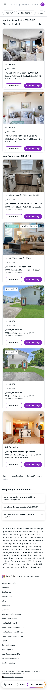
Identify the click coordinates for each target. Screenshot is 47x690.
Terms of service (8, 645)
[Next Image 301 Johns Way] (40, 364)
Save (22, 684)
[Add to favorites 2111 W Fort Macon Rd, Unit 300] (41, 32)
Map (10, 684)
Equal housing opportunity (13, 677)
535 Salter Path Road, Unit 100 (22, 136)
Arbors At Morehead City (19, 266)
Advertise (6, 605)
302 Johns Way (14, 329)
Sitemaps (6, 610)
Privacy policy (7, 649)
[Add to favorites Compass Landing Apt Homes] (41, 415)
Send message (33, 85)
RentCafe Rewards (10, 623)
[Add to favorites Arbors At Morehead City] (41, 226)
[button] (23, 45)
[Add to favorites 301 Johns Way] (41, 352)
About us (5, 587)
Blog (4, 601)
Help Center (7, 596)
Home (5, 476)
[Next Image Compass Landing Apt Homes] (40, 427)
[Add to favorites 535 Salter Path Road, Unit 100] (41, 95)
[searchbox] (27, 4)
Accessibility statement (11, 658)
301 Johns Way (14, 392)
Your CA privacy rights (11, 654)
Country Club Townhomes (19, 203)
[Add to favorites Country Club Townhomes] (41, 163)
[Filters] (41, 13)
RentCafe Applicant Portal (12, 632)
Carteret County (33, 476)
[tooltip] (10, 68)
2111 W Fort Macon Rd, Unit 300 (22, 73)
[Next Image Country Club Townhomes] (40, 175)
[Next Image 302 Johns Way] (40, 301)
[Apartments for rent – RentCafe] (8, 576)
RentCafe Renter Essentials (13, 627)
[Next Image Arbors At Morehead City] (40, 238)
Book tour (13, 85)
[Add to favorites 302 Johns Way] (41, 289)
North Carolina (17, 476)
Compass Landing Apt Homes (21, 451)
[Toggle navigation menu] (5, 4)
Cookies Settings (9, 663)
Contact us (6, 592)
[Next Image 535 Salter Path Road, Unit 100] (40, 107)
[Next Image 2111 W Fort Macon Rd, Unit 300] (40, 45)
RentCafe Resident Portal (12, 636)
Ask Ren (39, 684)
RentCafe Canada (9, 618)
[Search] (42, 4)
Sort (40, 24)
